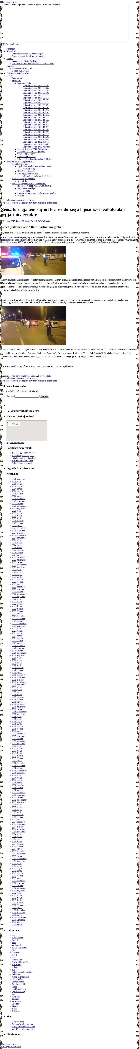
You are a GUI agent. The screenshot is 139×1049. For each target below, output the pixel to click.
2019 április (17, 694)
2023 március (17, 579)
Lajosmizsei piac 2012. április (35, 139)
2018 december (18, 704)
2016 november (18, 765)
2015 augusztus (18, 802)
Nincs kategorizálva (20, 977)
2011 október (17, 915)
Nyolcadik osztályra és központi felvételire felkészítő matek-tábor (30, 203)
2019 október (17, 680)
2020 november (18, 648)
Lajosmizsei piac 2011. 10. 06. (36, 107)
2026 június (17, 484)
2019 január (17, 702)
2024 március (17, 550)
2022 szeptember (19, 594)
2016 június (17, 778)
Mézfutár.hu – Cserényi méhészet (37, 176)
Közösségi (16, 964)
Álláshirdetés (17, 937)
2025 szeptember (19, 506)
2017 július (16, 746)
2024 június (17, 543)
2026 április (17, 489)
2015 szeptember (19, 800)
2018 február (17, 729)
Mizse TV (16, 80)
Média (9, 76)
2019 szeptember (19, 682)
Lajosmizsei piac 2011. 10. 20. (36, 112)
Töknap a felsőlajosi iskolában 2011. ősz (34, 159)
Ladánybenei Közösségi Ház (24, 61)
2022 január (17, 614)
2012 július (16, 893)
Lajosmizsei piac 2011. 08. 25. (36, 95)
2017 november (18, 736)
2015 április (17, 812)
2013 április (17, 871)
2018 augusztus (18, 714)
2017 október (17, 738)
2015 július (16, 805)
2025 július (16, 511)
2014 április (17, 841)
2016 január (17, 790)
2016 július (16, 775)
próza (14, 986)
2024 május (17, 545)
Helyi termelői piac (20, 164)
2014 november (18, 824)
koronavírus (17, 960)
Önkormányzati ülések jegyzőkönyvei (28, 56)
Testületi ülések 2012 (26, 156)
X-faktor (15, 1011)
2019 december (18, 675)
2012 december (18, 880)
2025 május (17, 516)
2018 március (17, 726)
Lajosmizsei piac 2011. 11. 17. (36, 125)
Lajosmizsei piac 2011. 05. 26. (36, 85)
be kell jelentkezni (30, 391)
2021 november (18, 618)
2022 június (17, 601)
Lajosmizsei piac (24, 83)
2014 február (17, 846)
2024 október (17, 533)
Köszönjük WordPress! (11, 1046)
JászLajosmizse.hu (9, 2)
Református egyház (20, 71)
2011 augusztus (18, 920)
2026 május (17, 486)
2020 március (17, 667)
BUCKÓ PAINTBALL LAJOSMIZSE (34, 186)
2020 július (16, 658)
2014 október (17, 827)
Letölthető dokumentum (22, 972)
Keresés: (10, 396)
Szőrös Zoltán (44, 221)
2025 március (17, 520)
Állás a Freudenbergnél (22, 463)
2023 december (18, 557)
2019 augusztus (18, 685)
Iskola (14, 955)
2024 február (17, 552)
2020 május (17, 663)
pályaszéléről (17, 979)
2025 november (18, 501)
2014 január (17, 849)
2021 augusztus (18, 626)
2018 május (17, 721)
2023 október (17, 562)
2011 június (17, 925)
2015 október (17, 797)
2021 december (18, 616)
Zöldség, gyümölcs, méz (27, 174)
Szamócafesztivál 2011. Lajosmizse (32, 149)
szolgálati (16, 996)
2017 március (17, 756)
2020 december (18, 645)
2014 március (17, 844)
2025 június (17, 513)
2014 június (17, 836)
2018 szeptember (19, 711)
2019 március (17, 697)
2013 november (18, 854)
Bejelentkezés (18, 1022)
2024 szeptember (19, 535)
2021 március (17, 638)
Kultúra (10, 58)
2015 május (17, 809)
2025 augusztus (18, 508)
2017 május (17, 751)
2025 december (18, 498)
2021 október (17, 621)
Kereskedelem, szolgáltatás (23, 178)
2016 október (17, 768)
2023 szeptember (19, 565)
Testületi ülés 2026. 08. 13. (23, 453)
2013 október (17, 856)
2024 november (18, 530)
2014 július (16, 834)
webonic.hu (22, 181)
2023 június (17, 572)
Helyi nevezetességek (26, 188)
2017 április (17, 753)
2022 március (17, 609)
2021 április (17, 636)
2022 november (18, 589)
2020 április (17, 665)
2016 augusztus (18, 773)
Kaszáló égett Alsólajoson (23, 455)
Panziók (20, 196)
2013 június (17, 866)
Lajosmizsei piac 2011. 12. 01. (36, 127)
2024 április (17, 547)
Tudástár (15, 999)
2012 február (17, 905)
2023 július (16, 569)
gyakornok (16, 945)
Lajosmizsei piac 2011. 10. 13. (36, 110)
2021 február (17, 640)
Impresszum (17, 78)
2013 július (16, 863)
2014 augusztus (18, 831)
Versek (15, 1006)
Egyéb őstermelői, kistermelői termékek (34, 166)
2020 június (17, 660)
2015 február (17, 817)
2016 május (17, 780)
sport (14, 994)
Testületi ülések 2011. (26, 154)
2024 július (16, 540)
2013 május (17, 868)
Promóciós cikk (18, 984)
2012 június (17, 895)
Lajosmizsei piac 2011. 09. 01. (36, 98)
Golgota (26, 191)
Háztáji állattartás (19, 947)
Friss (13, 376)
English (15, 940)
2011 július (16, 922)
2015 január (17, 819)
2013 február (17, 876)
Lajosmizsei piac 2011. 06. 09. (36, 90)
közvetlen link (44, 376)
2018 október (17, 709)
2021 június (17, 631)
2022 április (17, 606)
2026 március (17, 491)
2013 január (17, 878)
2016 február (17, 787)
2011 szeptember (19, 917)
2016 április (17, 783)
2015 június (17, 807)
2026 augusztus (18, 479)
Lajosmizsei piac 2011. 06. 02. (36, 88)
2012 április (17, 900)
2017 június (17, 748)
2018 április (17, 724)
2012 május (17, 898)
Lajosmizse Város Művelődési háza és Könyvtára (33, 63)
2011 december (18, 910)
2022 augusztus (18, 596)
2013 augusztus (18, 861)
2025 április (17, 518)
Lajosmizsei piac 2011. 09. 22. (36, 102)
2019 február (17, 699)
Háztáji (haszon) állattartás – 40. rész (18, 200)
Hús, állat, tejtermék (25, 171)
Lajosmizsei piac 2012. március (36, 147)
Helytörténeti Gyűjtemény (18, 73)
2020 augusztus (18, 655)
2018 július (16, 716)
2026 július (16, 481)
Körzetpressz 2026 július (22, 460)
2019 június (17, 689)
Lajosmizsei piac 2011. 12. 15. (36, 132)
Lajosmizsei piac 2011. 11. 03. (36, 117)
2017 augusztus (18, 743)
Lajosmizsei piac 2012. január (35, 144)
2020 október (17, 650)
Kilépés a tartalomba (10, 44)
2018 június (17, 719)
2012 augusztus (18, 890)
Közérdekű (11, 51)
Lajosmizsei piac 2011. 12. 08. (36, 129)
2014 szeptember (19, 829)
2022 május (17, 604)
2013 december (18, 851)
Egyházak (11, 66)
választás (16, 1004)
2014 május (17, 839)
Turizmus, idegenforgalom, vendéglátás (29, 183)
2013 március (17, 873)
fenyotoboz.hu (29, 169)
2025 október (17, 503)
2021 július (16, 628)
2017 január (17, 760)
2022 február (17, 611)
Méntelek (16, 974)
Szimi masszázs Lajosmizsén (24, 458)
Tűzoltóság (16, 1001)
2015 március (17, 814)
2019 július (16, 687)
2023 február (17, 582)
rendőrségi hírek (28, 376)
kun (13, 969)
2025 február (17, 523)
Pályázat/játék (18, 982)
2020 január (17, 672)
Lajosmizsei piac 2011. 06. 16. (36, 93)
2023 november (18, 560)
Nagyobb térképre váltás (15, 443)
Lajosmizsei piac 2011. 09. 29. (36, 105)
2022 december (18, 587)
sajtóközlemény (18, 991)
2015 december (18, 792)
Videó (14, 1009)
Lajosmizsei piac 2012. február (36, 142)
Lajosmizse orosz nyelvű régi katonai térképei (36, 193)
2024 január (17, 555)
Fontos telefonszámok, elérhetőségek (27, 54)
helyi (18, 376)
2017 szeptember (19, 741)
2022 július (16, 599)
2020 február (17, 670)
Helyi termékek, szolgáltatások (20, 161)
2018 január (17, 731)
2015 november (18, 795)
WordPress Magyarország (23, 1029)
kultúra (15, 967)
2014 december (18, 822)
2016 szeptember (19, 770)
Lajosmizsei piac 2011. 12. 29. (36, 137)
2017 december (18, 734)
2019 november (18, 677)
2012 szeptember (19, 888)
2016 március (17, 785)
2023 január (17, 584)
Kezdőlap (11, 49)
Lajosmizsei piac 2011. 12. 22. (36, 134)
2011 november (18, 912)
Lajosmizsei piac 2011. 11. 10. (36, 122)
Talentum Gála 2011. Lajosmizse (31, 151)
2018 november (18, 707)
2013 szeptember (19, 858)
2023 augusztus (18, 567)
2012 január (17, 907)
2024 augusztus (18, 538)
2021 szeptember (19, 623)
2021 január (17, 643)
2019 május (17, 692)
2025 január (17, 525)
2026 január (17, 496)
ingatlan (15, 952)
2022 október (17, 591)
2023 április (17, 577)
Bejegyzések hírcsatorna (22, 1024)
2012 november (18, 883)
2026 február (17, 494)
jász (13, 957)
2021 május (17, 633)
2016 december (18, 763)
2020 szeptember (19, 653)
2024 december (18, 528)
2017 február (17, 758)
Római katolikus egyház (22, 68)
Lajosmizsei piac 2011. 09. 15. (36, 100)
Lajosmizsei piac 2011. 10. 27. (36, 115)
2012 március (17, 903)
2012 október (17, 885)
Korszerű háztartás (20, 962)
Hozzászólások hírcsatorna (23, 1026)
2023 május (17, 574)
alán (13, 935)
